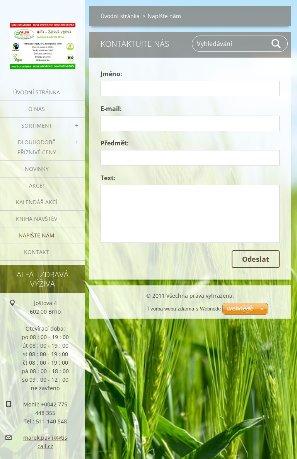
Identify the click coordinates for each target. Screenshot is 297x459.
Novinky (37, 168)
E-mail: (111, 108)
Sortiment (36, 125)
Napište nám (37, 235)
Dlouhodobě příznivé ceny (36, 147)
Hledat (276, 43)
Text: (108, 178)
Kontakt (36, 252)
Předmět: (115, 143)
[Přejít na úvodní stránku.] (42, 37)
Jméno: (111, 74)
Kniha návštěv (36, 218)
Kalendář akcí (36, 202)
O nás (36, 109)
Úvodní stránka (36, 92)
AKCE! (36, 185)
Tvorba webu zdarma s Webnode (184, 309)
